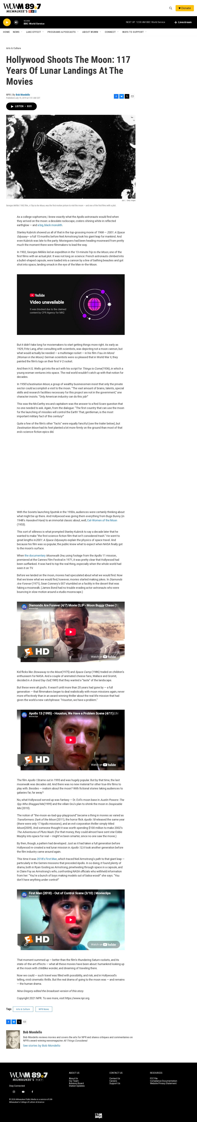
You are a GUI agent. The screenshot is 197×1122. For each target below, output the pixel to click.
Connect (110, 32)
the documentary (35, 555)
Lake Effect (33, 32)
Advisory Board (76, 1083)
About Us (73, 1078)
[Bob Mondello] (13, 1039)
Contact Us (114, 1078)
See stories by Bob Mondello (41, 1045)
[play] (6, 22)
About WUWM (90, 32)
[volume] (16, 22)
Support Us (114, 1083)
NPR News (44, 1009)
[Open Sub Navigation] (22, 32)
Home (6, 32)
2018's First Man (47, 859)
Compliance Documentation (163, 1081)
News (16, 32)
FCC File (154, 1078)
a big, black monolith (50, 225)
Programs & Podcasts (62, 32)
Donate (186, 8)
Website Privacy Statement (163, 1083)
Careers (113, 1081)
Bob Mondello (23, 94)
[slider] (21, 22)
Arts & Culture (13, 48)
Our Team (74, 1081)
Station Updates (77, 1086)
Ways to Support (133, 32)
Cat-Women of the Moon (102, 520)
